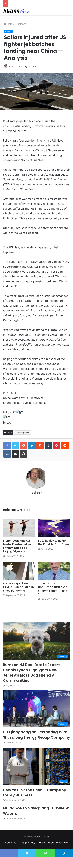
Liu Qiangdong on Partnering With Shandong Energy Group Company (36, 734)
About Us (10, 842)
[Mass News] (16, 11)
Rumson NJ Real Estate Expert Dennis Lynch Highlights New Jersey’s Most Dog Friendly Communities (31, 672)
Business (21, 23)
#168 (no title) (27, 842)
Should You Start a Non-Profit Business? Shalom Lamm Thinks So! (52, 589)
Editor (12, 66)
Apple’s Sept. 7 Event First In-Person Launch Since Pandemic (18, 587)
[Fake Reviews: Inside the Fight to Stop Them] (54, 528)
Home (10, 23)
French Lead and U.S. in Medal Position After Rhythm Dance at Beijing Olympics (18, 546)
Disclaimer (62, 842)
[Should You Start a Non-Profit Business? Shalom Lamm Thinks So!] (54, 571)
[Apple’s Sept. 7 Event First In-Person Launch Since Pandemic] (19, 571)
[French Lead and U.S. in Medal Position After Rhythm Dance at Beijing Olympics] (19, 528)
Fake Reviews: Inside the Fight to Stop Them (54, 542)
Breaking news (22, 432)
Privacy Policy (46, 842)
